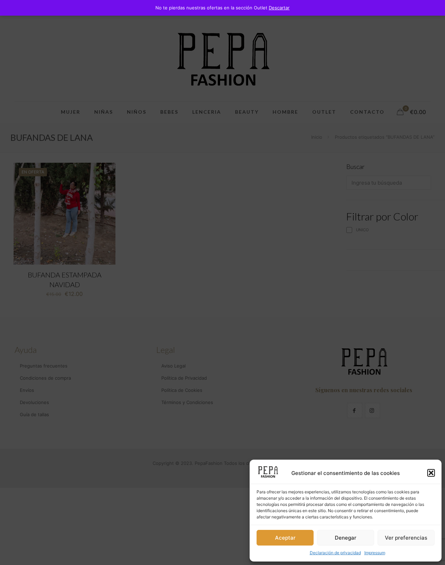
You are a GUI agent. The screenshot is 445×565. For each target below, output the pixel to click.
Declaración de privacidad (335, 552)
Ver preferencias (406, 537)
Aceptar (285, 537)
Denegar (345, 537)
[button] (431, 472)
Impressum (374, 552)
